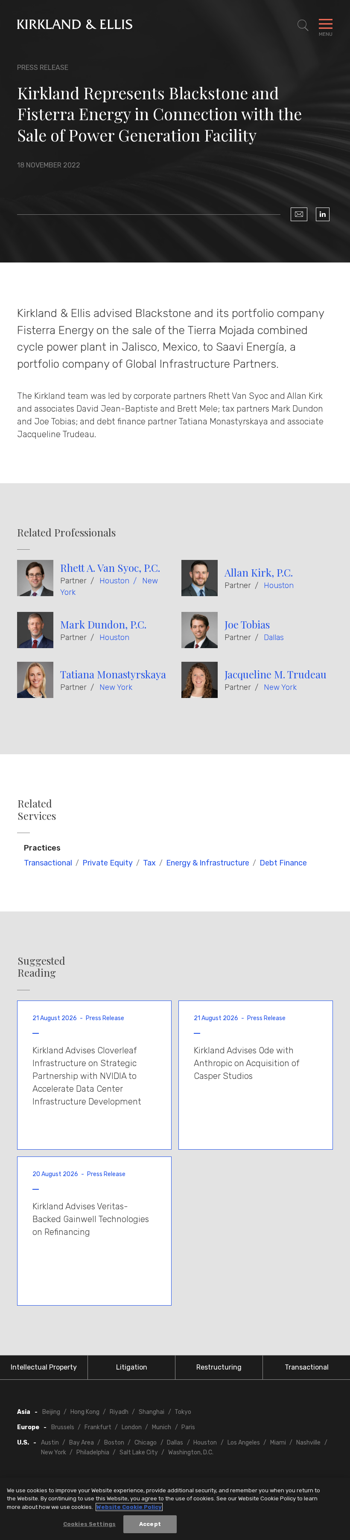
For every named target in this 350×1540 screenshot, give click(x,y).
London (132, 1427)
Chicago (145, 1442)
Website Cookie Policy (129, 1507)
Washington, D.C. (190, 1452)
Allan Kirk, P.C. (259, 572)
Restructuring (219, 1367)
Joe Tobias (247, 624)
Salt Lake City (139, 1452)
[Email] (299, 214)
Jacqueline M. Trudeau (276, 674)
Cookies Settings (89, 1524)
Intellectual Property (44, 1367)
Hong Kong (84, 1412)
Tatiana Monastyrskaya (113, 674)
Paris (188, 1427)
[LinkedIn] (323, 214)
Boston (114, 1442)
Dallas (274, 637)
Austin (50, 1442)
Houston (114, 580)
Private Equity (107, 863)
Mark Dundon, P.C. (103, 624)
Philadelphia (92, 1452)
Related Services (37, 809)
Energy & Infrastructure (207, 863)
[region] (175, 1509)
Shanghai (151, 1412)
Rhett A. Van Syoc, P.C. (110, 567)
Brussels (62, 1427)
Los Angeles (244, 1442)
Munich (161, 1427)
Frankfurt (98, 1427)
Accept (150, 1524)
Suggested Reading (41, 967)
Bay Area (81, 1442)
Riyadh (119, 1412)
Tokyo (183, 1412)
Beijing (51, 1412)
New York (115, 687)
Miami (278, 1442)
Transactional (48, 863)
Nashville (308, 1442)
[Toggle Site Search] (303, 25)
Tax (149, 863)
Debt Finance (283, 863)
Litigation (131, 1367)
